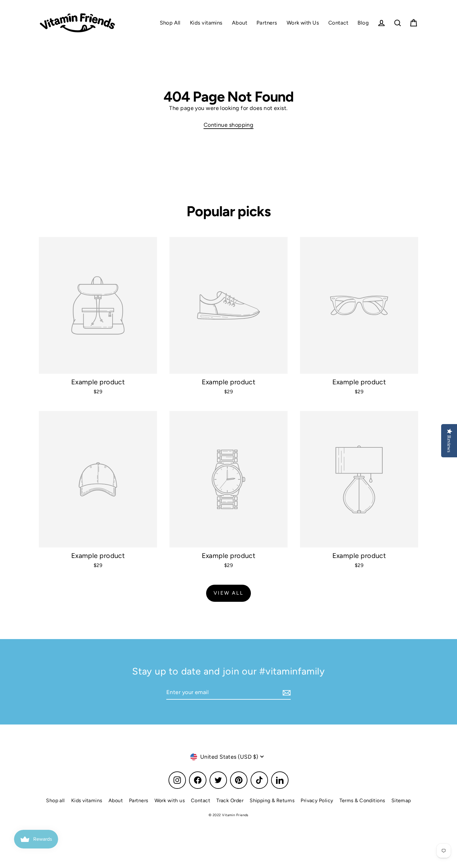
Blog (363, 23)
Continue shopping (229, 124)
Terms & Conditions (362, 800)
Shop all (55, 800)
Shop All (170, 23)
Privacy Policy (317, 800)
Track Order (229, 800)
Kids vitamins (206, 23)
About (239, 23)
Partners (266, 23)
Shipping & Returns (272, 800)
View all (228, 593)
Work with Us (303, 23)
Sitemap (401, 800)
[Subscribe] (286, 692)
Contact (338, 23)
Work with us (170, 800)
